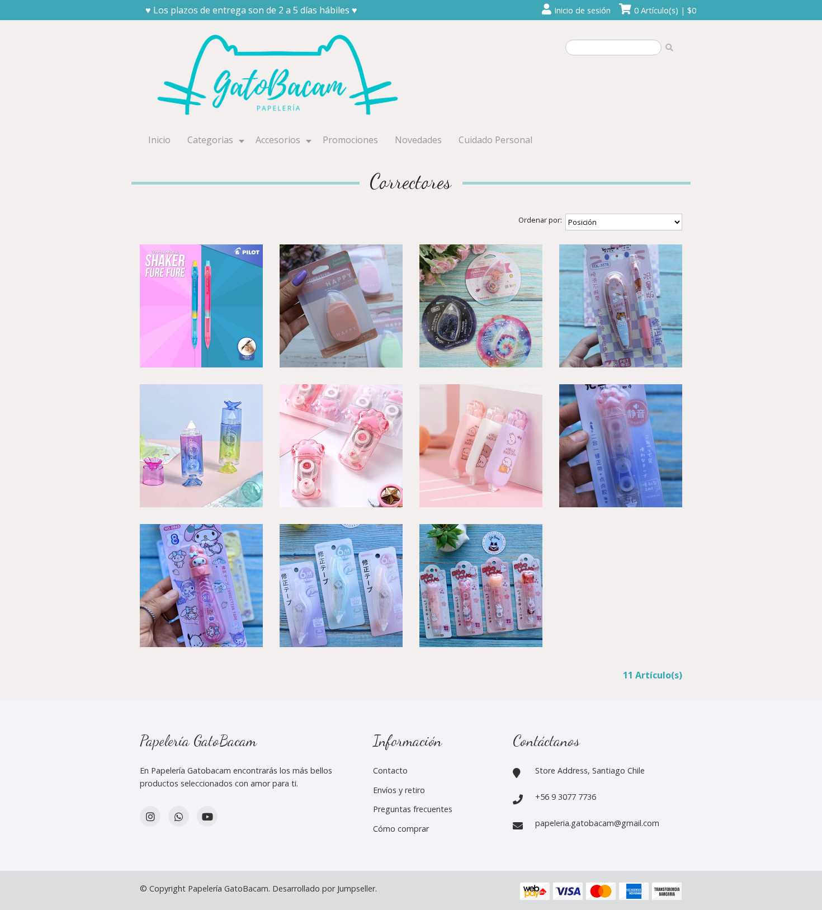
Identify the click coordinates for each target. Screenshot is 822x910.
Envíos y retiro (399, 790)
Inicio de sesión (582, 10)
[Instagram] (150, 816)
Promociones (350, 140)
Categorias (210, 140)
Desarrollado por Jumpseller (323, 888)
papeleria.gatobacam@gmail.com (597, 823)
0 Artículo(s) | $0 (665, 10)
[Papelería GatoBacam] (279, 76)
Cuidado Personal (495, 140)
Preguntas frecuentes (412, 809)
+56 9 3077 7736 (565, 796)
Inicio (159, 140)
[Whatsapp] (178, 816)
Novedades (418, 140)
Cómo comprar (401, 828)
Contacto (390, 770)
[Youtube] (207, 816)
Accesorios (278, 140)
